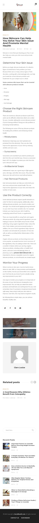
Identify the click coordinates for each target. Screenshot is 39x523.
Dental (14, 321)
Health (6, 35)
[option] (19, 392)
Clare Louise (6, 49)
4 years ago (12, 49)
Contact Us (15, 518)
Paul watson (6, 397)
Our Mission (25, 518)
